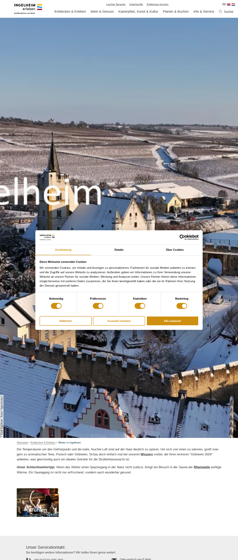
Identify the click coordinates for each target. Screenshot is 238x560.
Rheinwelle (202, 467)
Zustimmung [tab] (63, 249)
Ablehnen (65, 320)
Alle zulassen (172, 320)
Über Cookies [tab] (175, 249)
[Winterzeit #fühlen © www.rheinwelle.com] (38, 502)
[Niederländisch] (233, 4)
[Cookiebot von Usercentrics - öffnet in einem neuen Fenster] (182, 237)
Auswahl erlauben (119, 320)
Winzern (147, 454)
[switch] (98, 306)
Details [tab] (119, 249)
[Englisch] (229, 4)
